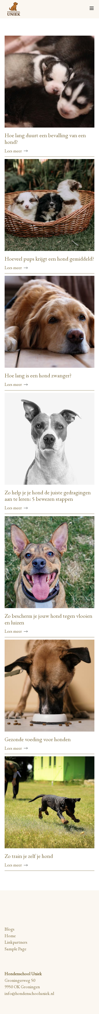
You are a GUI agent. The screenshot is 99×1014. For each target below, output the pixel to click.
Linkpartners (16, 942)
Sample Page (15, 949)
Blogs (9, 929)
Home (10, 936)
